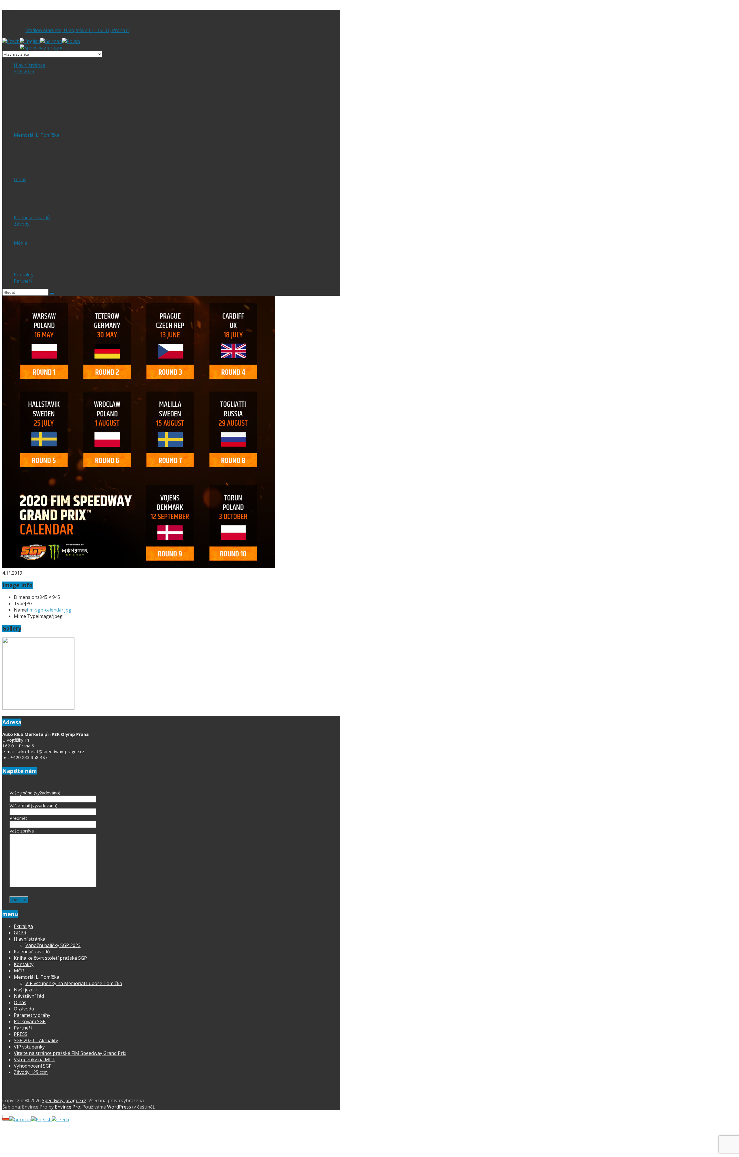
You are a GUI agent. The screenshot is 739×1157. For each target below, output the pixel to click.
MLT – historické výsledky (55, 167)
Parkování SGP (42, 97)
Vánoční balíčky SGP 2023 (53, 945)
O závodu (36, 173)
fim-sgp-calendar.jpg (49, 610)
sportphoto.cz (53, 262)
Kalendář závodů (32, 217)
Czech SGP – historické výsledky (62, 122)
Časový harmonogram (50, 109)
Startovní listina (44, 160)
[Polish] (71, 41)
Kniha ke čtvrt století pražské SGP (50, 958)
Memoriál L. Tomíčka (36, 135)
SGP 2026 (24, 71)
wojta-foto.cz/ (54, 268)
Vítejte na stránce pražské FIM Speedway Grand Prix (85, 78)
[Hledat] (52, 294)
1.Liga (32, 236)
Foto (30, 255)
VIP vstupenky (41, 103)
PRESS (32, 249)
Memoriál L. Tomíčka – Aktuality (63, 141)
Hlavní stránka (29, 65)
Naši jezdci (38, 198)
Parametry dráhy (45, 192)
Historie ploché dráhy (50, 186)
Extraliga (35, 230)
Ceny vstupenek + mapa (53, 90)
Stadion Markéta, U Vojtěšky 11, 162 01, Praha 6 (77, 30)
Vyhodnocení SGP (45, 128)
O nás (20, 179)
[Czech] (11, 41)
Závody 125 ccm (31, 1072)
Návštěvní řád (29, 996)
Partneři (23, 281)
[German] (51, 41)
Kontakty (23, 274)
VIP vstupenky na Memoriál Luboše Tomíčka (76, 154)
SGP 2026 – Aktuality (49, 84)
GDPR (31, 211)
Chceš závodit (41, 205)
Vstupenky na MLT (46, 148)
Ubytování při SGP (46, 116)
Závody (21, 224)
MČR (19, 970)
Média (20, 243)
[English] (30, 41)
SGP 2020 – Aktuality (36, 1040)
